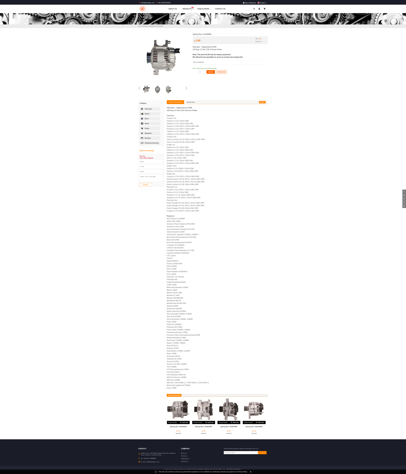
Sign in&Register (250, 3)
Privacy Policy (179, 469)
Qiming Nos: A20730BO (254, 426)
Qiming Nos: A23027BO (203, 426)
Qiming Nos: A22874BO (228, 426)
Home (140, 26)
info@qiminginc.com (148, 2)
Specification (191, 102)
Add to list (221, 72)
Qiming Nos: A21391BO (178, 426)
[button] (139, 89)
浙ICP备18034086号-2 (233, 469)
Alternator (145, 26)
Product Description (175, 102)
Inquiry (262, 102)
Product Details (172, 422)
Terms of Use (169, 469)
